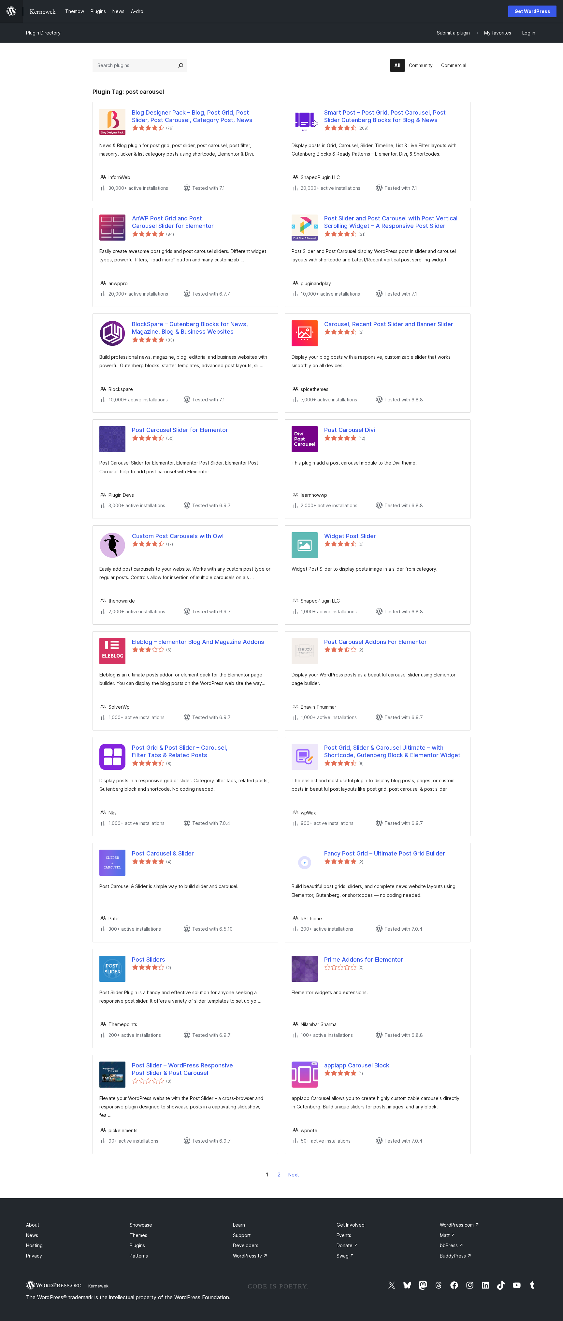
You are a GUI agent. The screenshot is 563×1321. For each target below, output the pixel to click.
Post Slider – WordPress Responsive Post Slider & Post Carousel (182, 1069)
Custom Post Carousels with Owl (178, 536)
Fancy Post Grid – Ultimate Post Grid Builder (384, 853)
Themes (138, 1235)
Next (293, 1174)
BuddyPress (455, 1255)
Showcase (141, 1225)
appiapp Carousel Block (356, 1065)
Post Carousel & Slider (163, 853)
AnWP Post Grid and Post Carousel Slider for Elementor (173, 222)
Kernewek (98, 1285)
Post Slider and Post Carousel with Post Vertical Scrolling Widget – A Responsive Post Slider (390, 222)
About (32, 1225)
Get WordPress (532, 11)
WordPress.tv (250, 1255)
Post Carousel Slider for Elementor (180, 429)
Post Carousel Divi (349, 429)
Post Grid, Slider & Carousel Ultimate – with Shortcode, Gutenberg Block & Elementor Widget (392, 751)
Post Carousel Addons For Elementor (375, 641)
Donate (347, 1245)
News (32, 1235)
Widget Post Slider (350, 536)
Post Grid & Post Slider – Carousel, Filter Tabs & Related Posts (179, 751)
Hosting (34, 1245)
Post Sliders (148, 959)
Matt (447, 1235)
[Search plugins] (180, 65)
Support (242, 1235)
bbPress (451, 1245)
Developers (245, 1245)
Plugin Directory (43, 32)
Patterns (139, 1255)
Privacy (34, 1255)
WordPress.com (459, 1225)
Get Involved (351, 1225)
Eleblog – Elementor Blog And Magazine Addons (198, 641)
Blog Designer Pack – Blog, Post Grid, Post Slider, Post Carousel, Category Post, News (192, 116)
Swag (345, 1255)
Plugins (137, 1245)
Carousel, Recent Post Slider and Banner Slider (388, 324)
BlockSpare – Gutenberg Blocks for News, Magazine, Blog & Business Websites (190, 328)
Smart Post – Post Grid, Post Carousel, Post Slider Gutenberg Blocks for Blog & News (385, 116)
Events (344, 1235)
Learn (239, 1225)
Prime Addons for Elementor (363, 959)
